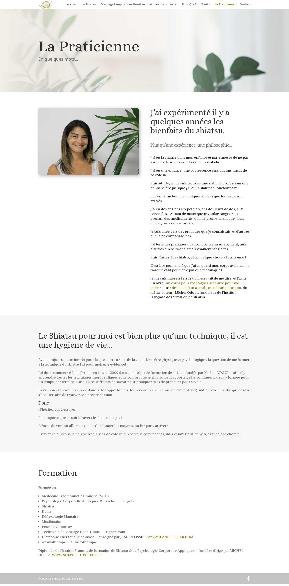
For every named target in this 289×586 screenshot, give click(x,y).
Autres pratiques (161, 4)
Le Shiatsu (89, 4)
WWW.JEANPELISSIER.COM (170, 537)
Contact (245, 4)
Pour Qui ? (189, 4)
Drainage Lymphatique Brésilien (123, 4)
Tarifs (205, 4)
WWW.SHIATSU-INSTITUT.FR (77, 555)
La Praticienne (224, 4)
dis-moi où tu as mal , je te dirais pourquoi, (207, 287)
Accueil (71, 4)
